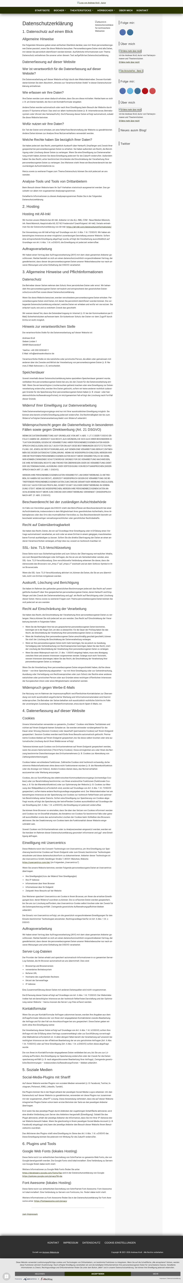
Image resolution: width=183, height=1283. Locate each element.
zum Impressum (30, 1214)
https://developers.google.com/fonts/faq (42, 1173)
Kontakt (142, 10)
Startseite (42, 10)
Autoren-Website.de (50, 1252)
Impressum (70, 1242)
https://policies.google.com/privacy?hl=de (42, 1176)
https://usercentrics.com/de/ (36, 862)
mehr (155, 1274)
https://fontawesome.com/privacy (50, 1201)
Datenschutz (91, 1242)
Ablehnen (40, 1274)
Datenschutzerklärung (174, 1278)
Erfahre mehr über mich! (129, 62)
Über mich (126, 10)
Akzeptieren (97, 1274)
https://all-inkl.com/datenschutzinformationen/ (88, 227)
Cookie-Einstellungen (120, 1242)
